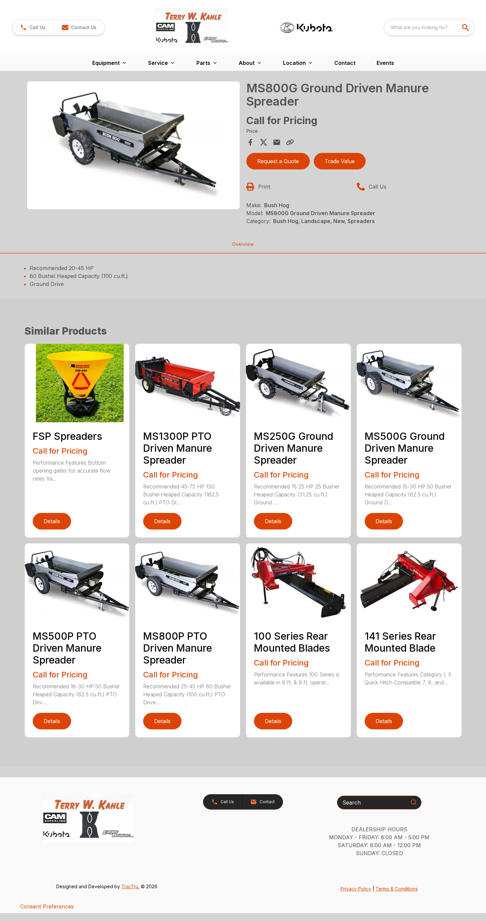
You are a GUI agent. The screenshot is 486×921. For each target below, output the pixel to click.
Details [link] (52, 521)
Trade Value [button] (340, 161)
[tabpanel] (133, 146)
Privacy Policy (356, 889)
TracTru (129, 886)
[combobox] (429, 27)
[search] (466, 27)
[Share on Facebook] (250, 142)
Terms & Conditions (397, 889)
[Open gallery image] (133, 145)
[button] (33, 27)
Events (385, 63)
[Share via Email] (277, 142)
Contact (344, 63)
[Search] (414, 802)
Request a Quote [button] (278, 161)
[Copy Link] (290, 142)
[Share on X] (263, 142)
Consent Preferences (47, 906)
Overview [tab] (243, 244)
